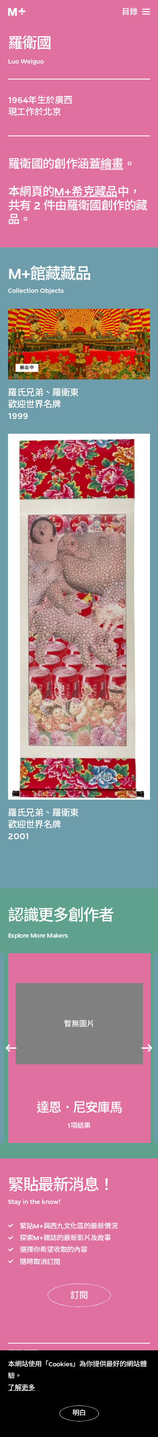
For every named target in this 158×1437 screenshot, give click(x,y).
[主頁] (16, 12)
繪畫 (111, 164)
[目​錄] (146, 11)
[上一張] (10, 1047)
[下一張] (147, 1047)
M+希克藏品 (86, 192)
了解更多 (21, 1388)
